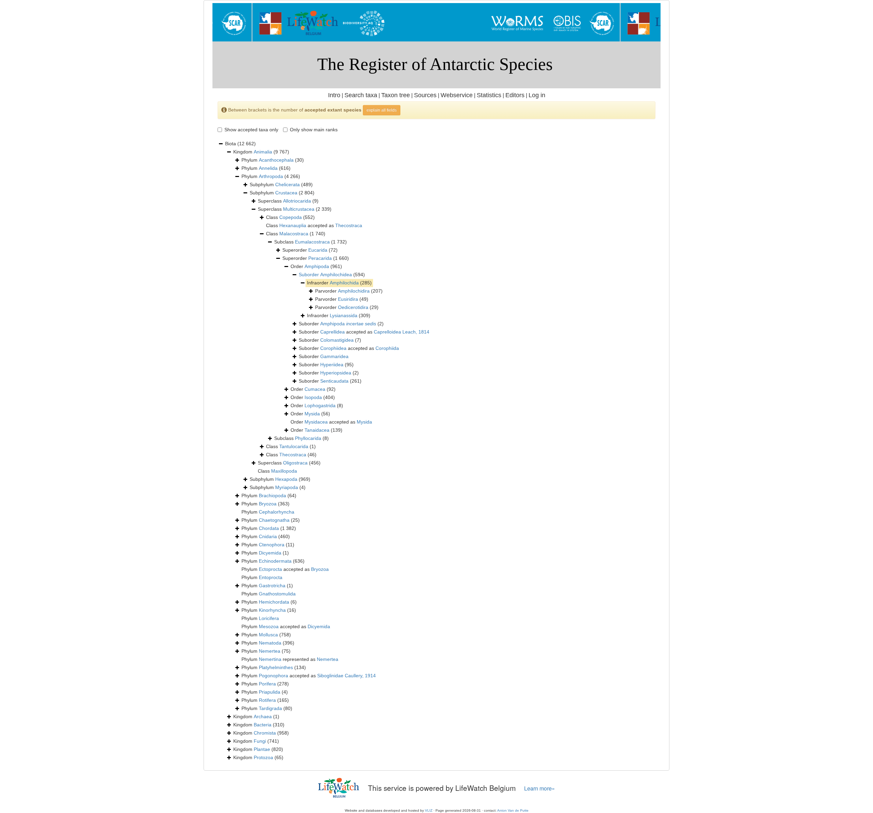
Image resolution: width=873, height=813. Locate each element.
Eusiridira (348, 299)
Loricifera (269, 618)
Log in (537, 95)
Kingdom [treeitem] (261, 151)
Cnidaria (268, 536)
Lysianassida (343, 315)
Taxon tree (395, 95)
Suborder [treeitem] (341, 323)
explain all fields (382, 110)
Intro (334, 95)
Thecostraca (348, 225)
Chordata (269, 528)
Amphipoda (317, 266)
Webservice (457, 95)
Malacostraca (293, 233)
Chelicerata (287, 184)
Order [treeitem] (316, 266)
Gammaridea (334, 356)
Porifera (267, 683)
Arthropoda (271, 176)
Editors (514, 95)
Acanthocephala (276, 160)
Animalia (263, 151)
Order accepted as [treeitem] (331, 422)
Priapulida (269, 692)
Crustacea (286, 192)
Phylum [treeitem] (272, 160)
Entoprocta (270, 577)
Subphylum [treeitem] (281, 184)
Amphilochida (344, 282)
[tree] (436, 451)
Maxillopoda (284, 471)
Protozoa (263, 757)
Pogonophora (273, 675)
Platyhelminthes (276, 667)
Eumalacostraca (312, 242)
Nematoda (270, 643)
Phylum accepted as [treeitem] (285, 569)
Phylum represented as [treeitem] (289, 659)
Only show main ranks (314, 129)
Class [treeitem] (290, 217)
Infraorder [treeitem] (339, 282)
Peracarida (320, 258)
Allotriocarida (297, 201)
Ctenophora (271, 544)
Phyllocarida (308, 438)
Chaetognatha (274, 520)
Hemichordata (274, 602)
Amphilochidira (354, 291)
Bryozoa (268, 503)
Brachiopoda (272, 495)
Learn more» (539, 788)
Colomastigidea (337, 340)
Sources (425, 95)
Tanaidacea (317, 430)
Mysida (312, 413)
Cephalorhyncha (276, 512)
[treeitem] (331, 275)
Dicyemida (270, 553)
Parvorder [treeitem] (349, 291)
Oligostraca (295, 462)
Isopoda (313, 397)
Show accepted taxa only (251, 129)
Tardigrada (270, 708)
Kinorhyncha (272, 610)
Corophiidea (333, 348)
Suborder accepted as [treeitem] (364, 332)
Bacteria (262, 724)
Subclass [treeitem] (310, 242)
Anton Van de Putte (513, 810)
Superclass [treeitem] (288, 201)
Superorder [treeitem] (310, 250)
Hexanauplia (292, 225)
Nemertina (270, 659)
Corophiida (387, 348)
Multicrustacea (298, 209)
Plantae (262, 749)
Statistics (489, 95)
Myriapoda (286, 487)
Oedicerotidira (353, 307)
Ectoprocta (270, 569)
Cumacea (315, 389)
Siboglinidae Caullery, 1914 (346, 675)
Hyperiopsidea (335, 372)
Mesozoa (269, 626)
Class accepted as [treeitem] (314, 225)
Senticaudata (334, 381)
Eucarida (317, 250)
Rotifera (267, 700)
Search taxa (360, 95)
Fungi (260, 741)
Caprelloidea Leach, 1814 (401, 332)
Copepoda (290, 217)
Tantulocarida (293, 446)
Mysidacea (316, 422)
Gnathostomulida (277, 593)
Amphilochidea (336, 274)
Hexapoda (286, 479)
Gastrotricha (272, 585)
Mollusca (268, 634)
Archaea (263, 716)
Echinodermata (275, 561)
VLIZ (428, 810)
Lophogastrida (320, 405)
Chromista (265, 733)
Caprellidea (332, 332)
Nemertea (269, 651)
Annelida (268, 168)
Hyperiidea (331, 364)
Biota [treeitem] (240, 143)
